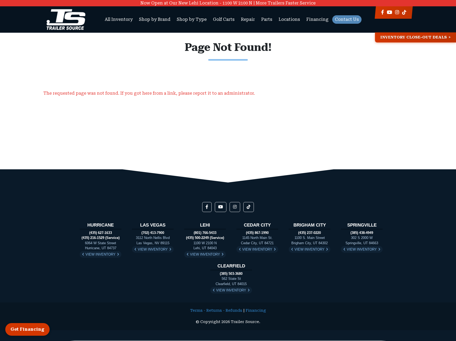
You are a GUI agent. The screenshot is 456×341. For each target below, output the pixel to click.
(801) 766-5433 (205, 233)
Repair (248, 19)
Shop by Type (192, 19)
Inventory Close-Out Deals (413, 37)
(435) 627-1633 (100, 233)
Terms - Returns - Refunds (216, 310)
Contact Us (347, 19)
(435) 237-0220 (309, 233)
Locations (289, 19)
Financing (317, 19)
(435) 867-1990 (257, 233)
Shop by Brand (154, 19)
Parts (266, 19)
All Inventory (119, 19)
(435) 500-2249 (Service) (205, 238)
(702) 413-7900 (152, 233)
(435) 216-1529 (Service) (101, 238)
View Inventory (101, 254)
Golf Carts (224, 19)
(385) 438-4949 (361, 233)
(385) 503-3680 (231, 274)
